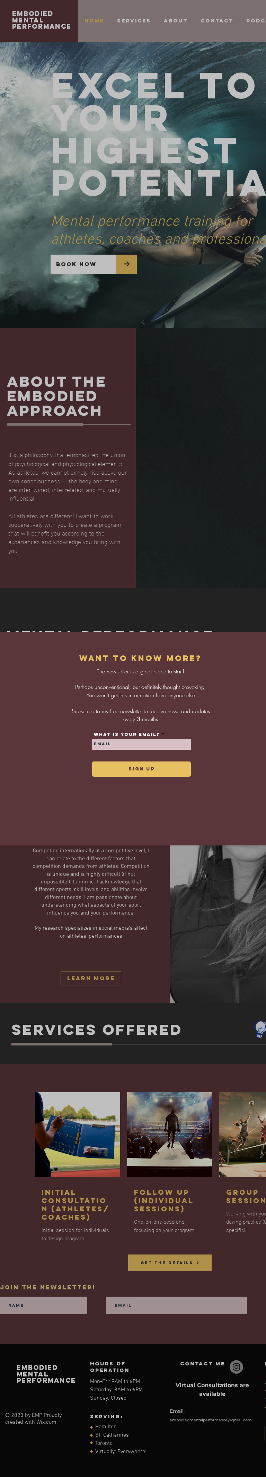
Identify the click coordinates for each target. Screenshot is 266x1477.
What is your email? (127, 734)
